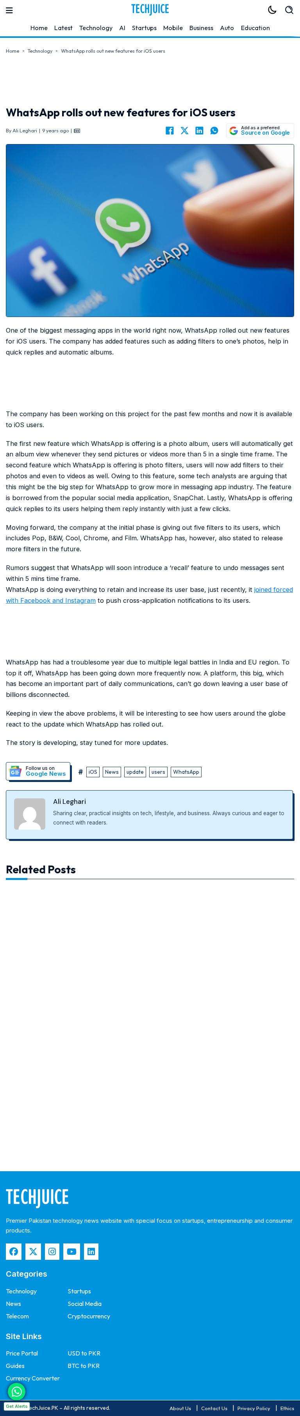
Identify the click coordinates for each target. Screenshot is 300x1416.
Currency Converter (33, 1378)
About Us (180, 1408)
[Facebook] (169, 131)
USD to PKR (84, 1353)
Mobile (173, 28)
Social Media (85, 1303)
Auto (227, 28)
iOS (93, 771)
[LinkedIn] (199, 131)
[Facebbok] (13, 1251)
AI (122, 28)
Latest (63, 28)
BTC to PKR (84, 1366)
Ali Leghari (69, 801)
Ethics (287, 1408)
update (135, 771)
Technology (95, 28)
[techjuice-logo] (150, 10)
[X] (184, 131)
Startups (144, 28)
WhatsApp (186, 771)
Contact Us (214, 1408)
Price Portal (22, 1353)
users (158, 771)
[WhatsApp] (214, 131)
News (112, 771)
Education (255, 28)
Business (201, 28)
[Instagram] (52, 1251)
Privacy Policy (254, 1408)
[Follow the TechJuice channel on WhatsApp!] (16, 1391)
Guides (15, 1366)
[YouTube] (71, 1251)
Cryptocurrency (89, 1316)
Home (39, 28)
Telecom (17, 1316)
